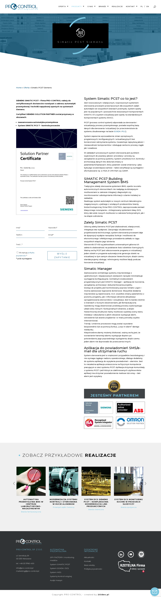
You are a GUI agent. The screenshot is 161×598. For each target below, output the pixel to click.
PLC (124, 131)
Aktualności (89, 557)
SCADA (117, 131)
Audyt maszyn (56, 580)
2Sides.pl (103, 594)
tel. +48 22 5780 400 (25, 563)
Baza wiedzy (89, 565)
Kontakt (130, 6)
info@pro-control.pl (24, 568)
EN (148, 6)
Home (19, 88)
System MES (55, 572)
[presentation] (14, 482)
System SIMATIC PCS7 (60, 564)
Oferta (62, 6)
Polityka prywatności (93, 569)
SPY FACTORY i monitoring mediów (62, 559)
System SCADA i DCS (59, 568)
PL (142, 6)
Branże (102, 6)
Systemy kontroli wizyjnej (61, 576)
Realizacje (117, 6)
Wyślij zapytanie (62, 255)
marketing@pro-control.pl (27, 571)
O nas (90, 6)
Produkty (77, 6)
